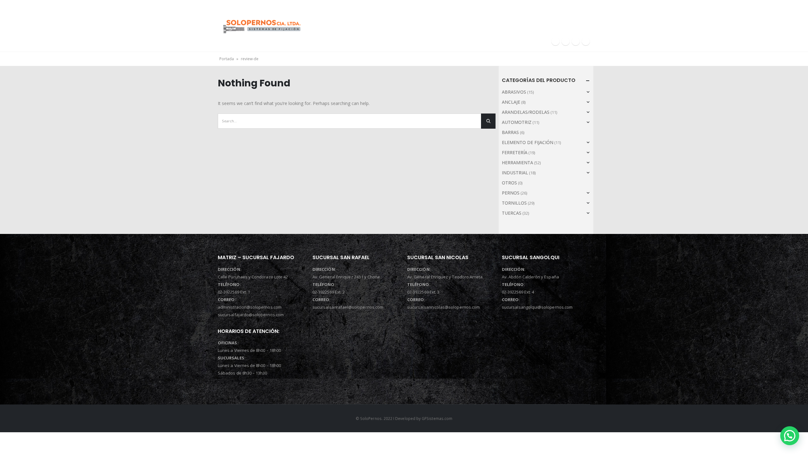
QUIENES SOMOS (414, 21)
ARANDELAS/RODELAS (526, 112)
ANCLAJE (511, 102)
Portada (226, 58)
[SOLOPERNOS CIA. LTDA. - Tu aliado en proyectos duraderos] (262, 25)
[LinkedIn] (576, 41)
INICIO (362, 21)
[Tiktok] (586, 41)
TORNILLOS (514, 203)
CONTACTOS (573, 21)
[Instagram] (565, 41)
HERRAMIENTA (517, 163)
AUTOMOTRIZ (517, 122)
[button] (789, 435)
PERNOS (511, 193)
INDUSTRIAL (515, 173)
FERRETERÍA (514, 152)
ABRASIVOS (514, 92)
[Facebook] (555, 41)
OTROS (509, 183)
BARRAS (510, 132)
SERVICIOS (468, 21)
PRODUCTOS (520, 21)
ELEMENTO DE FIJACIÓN (527, 142)
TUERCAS (511, 213)
